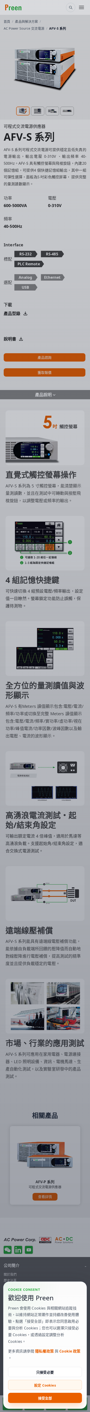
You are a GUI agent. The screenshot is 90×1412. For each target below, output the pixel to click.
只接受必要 (45, 1372)
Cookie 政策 (69, 1351)
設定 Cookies (45, 1385)
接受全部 (45, 1398)
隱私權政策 (44, 1351)
